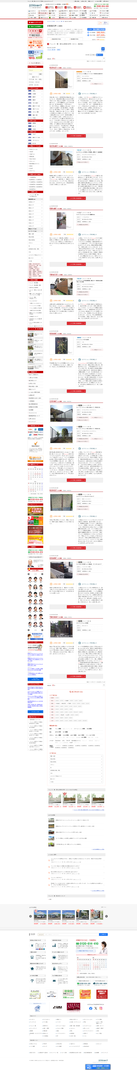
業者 (34, 269)
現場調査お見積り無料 (69, 7)
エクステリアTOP (51, 21)
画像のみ (94, 54)
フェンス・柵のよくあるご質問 (35, 290)
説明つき (101, 54)
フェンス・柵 (43, 13)
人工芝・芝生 (73, 1036)
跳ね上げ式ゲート (63, 11)
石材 (98, 1030)
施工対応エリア (33, 380)
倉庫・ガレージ (100, 1025)
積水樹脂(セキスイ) (34, 163)
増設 (30, 274)
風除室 (84, 15)
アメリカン (31, 82)
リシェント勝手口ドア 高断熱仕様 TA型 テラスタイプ (35, 746)
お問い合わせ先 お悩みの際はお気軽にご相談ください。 (92, 977)
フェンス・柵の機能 (33, 282)
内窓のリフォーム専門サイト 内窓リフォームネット (68, 994)
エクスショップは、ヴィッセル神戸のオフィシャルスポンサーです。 (73, 1007)
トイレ (85, 1036)
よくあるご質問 (98, 1)
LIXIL (63, 740)
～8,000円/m (32, 177)
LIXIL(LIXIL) (59, 1043)
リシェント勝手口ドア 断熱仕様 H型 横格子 (35, 738)
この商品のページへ (97, 83)
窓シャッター (63, 15)
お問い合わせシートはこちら (100, 985)
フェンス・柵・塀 (60, 21)
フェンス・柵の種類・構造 (35, 285)
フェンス (90, 97)
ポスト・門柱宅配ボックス (99, 1022)
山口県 (67, 715)
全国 (50, 899)
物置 (30, 351)
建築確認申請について (34, 415)
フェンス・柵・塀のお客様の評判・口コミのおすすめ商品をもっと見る (89, 809)
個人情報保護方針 (33, 404)
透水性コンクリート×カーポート (63, 18)
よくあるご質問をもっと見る (98, 890)
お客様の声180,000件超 (87, 7)
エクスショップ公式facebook (90, 1008)
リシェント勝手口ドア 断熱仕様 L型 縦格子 (35, 726)
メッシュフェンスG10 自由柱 (82, 339)
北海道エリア (32, 202)
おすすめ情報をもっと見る (98, 849)
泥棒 (40, 275)
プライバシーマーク (37, 1008)
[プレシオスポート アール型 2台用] (54, 917)
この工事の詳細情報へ (76, 135)
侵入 (30, 277)
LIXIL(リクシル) (33, 149)
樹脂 (35, 143)
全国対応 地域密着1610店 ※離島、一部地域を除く (35, 55)
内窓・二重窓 (33, 18)
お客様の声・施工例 (43, 1052)
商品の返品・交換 (33, 386)
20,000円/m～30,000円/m (35, 186)
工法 (30, 252)
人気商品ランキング (33, 316)
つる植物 (31, 268)
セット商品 (74, 18)
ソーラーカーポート (61, 1033)
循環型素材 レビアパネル (35, 719)
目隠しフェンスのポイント (36, 303)
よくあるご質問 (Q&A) (34, 392)
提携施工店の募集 (33, 407)
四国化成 (31, 156)
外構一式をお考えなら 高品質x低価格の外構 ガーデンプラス (35, 994)
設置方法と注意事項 (33, 287)
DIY (57, 1036)
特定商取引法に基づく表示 (75, 1052)
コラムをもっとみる (35, 711)
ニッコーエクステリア (75, 1046)
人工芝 (53, 18)
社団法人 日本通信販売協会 (57, 1007)
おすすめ (31, 84)
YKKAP (31, 151)
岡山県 (62, 715)
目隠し (40, 79)
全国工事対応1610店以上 (59, 7)
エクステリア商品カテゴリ (35, 255)
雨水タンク (45, 1033)
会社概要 (31, 409)
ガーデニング (32, 265)
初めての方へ (33, 1052)
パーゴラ (53, 15)
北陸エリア (31, 214)
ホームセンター (36, 263)
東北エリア (31, 205)
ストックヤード (94, 15)
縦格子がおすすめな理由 (35, 310)
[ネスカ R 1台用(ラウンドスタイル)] (96, 917)
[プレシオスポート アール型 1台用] (40, 917)
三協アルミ (32, 154)
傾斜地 (34, 271)
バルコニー (43, 15)
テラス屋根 (84, 11)
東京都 (58, 703)
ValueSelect (58, 740)
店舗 (30, 263)
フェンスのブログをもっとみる (35, 679)
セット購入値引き (35, 530)
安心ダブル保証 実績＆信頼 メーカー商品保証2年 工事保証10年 (35, 44)
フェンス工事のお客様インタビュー (35, 323)
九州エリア (31, 226)
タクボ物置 (59, 1046)
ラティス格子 (35, 103)
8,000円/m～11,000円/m (35, 179)
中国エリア (31, 223)
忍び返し (40, 271)
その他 (35, 118)
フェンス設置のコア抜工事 (36, 308)
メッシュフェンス (82, 363)
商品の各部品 (32, 240)
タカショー (32, 161)
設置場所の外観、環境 (34, 249)
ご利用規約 (31, 401)
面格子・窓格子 (74, 15)
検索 (40, 74)
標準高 (35, 123)
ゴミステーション (104, 15)
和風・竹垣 (35, 115)
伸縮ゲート (53, 11)
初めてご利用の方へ (34, 374)
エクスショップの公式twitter (95, 1008)
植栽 (58, 1030)
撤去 (38, 269)
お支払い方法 (83, 1)
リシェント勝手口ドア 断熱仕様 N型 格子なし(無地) (35, 722)
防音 (34, 272)
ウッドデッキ (33, 13)
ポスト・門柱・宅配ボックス (84, 13)
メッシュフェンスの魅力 (35, 305)
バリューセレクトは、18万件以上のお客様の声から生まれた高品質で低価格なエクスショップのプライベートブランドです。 (35, 450)
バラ (30, 269)
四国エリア (31, 220)
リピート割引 (64, 1052)
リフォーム (39, 272)
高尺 (35, 126)
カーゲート (32, 364)
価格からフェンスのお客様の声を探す (35, 313)
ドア (30, 275)
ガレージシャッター (74, 11)
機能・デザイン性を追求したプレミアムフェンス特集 (35, 294)
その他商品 (84, 18)
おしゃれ (36, 84)
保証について (90, 1)
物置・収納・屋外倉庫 (33, 15)
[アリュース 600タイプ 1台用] (82, 917)
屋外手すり (63, 13)
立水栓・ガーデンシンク (75, 1022)
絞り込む (103, 51)
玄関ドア (86, 1033)
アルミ (35, 134)
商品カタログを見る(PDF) (82, 162)
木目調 (35, 93)
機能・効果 (31, 234)
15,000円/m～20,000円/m (35, 184)
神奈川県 (64, 703)
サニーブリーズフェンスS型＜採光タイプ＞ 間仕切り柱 (88, 407)
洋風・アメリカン (35, 109)
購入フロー (31, 258)
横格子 (35, 99)
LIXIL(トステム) (33, 1043)
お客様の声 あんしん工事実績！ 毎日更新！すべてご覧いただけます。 (35, 34)
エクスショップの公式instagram (100, 1008)
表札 (94, 13)
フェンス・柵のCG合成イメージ (33, 298)
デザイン (31, 243)
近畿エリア (31, 217)
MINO (30, 166)
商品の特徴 (31, 237)
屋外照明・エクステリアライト (35, 1034)
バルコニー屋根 (104, 11)
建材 (30, 272)
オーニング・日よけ (104, 13)
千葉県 (69, 703)
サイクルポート (43, 11)
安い (36, 79)
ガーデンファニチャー (88, 1030)
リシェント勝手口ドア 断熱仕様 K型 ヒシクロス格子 (35, 730)
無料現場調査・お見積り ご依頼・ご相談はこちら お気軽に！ (98, 1066)
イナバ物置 (32, 1046)
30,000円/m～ (32, 189)
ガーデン (37, 268)
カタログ (35, 275)
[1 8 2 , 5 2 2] (35, 35)
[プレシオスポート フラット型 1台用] (68, 917)
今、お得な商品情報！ (35, 511)
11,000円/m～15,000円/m (35, 182)
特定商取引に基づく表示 (35, 398)
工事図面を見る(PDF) (83, 224)
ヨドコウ (45, 1046)
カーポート (33, 11)
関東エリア (31, 208)
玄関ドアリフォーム (43, 18)
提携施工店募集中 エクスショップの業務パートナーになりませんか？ (102, 994)
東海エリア (31, 211)
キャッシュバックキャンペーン (35, 520)
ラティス (37, 82)
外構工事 (94, 18)
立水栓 (74, 13)
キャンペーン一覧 (54, 1052)
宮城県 (67, 700)
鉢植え (30, 266)
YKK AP (68, 740)
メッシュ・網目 (35, 112)
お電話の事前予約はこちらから (86, 951)
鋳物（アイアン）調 (35, 106)
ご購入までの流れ (33, 377)
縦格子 (35, 96)
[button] (42, 574)
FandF (31, 168)
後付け (34, 274)
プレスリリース (33, 412)
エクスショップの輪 (35, 539)
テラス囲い (94, 11)
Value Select (32, 159)
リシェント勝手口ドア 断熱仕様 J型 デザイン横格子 (35, 734)
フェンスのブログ (33, 300)
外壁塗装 (72, 1033)
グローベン (32, 170)
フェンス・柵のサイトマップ (35, 326)
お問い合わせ (105, 1)
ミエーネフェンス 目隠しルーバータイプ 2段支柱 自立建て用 (89, 73)
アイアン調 (31, 79)
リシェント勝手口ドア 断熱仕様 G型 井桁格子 (35, 742)
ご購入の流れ (76, 1)
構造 (30, 271)
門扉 (53, 13)
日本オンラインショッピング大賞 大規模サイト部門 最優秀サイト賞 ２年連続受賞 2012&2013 (85, 994)
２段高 (35, 129)
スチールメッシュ (35, 140)
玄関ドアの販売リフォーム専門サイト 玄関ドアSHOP (51, 994)
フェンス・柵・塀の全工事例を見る (34, 195)
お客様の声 (31, 395)
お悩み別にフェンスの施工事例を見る (35, 319)
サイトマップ (32, 421)
